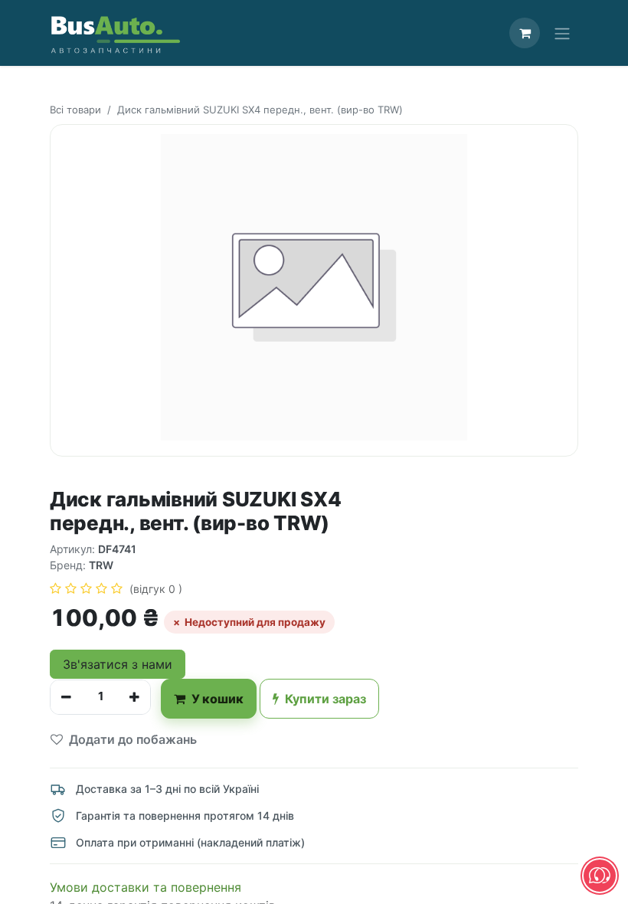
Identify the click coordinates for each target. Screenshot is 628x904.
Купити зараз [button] (325, 698)
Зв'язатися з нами (117, 664)
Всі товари (75, 109)
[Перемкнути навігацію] (562, 33)
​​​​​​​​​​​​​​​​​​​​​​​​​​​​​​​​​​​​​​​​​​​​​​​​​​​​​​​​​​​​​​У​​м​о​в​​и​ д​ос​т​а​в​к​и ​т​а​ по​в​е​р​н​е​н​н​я (145, 887)
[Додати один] (134, 697)
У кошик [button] (217, 698)
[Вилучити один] (66, 697)
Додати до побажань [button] (133, 739)
